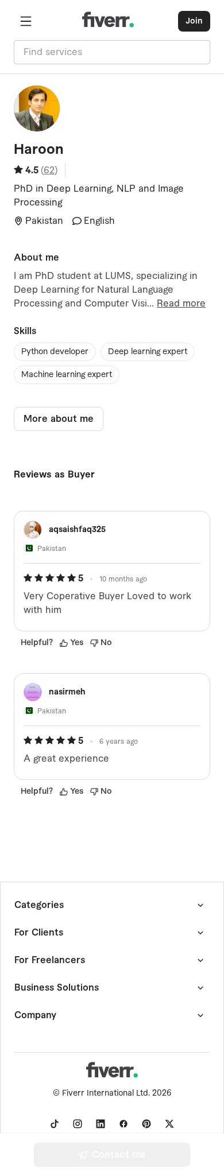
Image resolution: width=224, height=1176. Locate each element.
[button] (26, 21)
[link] (54, 1123)
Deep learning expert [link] (147, 352)
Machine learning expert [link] (66, 375)
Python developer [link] (54, 352)
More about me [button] (59, 419)
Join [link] (194, 21)
